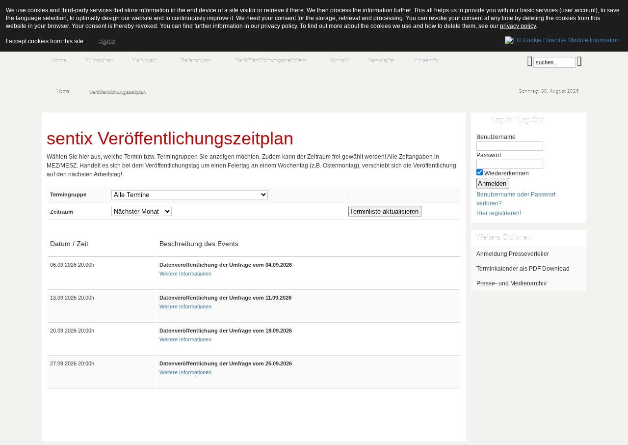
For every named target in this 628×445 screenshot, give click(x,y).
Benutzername (496, 137)
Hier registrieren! (498, 213)
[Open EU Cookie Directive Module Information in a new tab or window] (562, 38)
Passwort (488, 155)
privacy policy (518, 26)
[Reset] (579, 61)
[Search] (529, 61)
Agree (107, 41)
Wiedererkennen (506, 173)
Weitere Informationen (185, 274)
